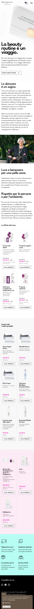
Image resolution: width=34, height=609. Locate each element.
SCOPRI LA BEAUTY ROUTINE (9, 72)
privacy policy (12, 599)
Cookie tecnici (7, 602)
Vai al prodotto (9, 267)
